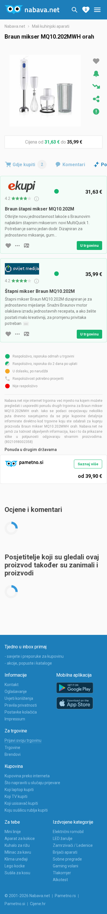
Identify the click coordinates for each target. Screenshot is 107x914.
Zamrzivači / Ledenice (73, 845)
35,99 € (74, 142)
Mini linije (13, 831)
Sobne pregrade (67, 859)
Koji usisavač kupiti (21, 803)
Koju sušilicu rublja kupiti (26, 810)
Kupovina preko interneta (27, 776)
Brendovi (13, 754)
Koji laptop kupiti (19, 789)
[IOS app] (74, 703)
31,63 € (52, 142)
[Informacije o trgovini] (17, 245)
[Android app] (74, 688)
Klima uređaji (16, 859)
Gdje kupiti (28, 164)
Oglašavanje (16, 691)
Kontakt (12, 684)
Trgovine (12, 747)
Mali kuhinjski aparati (50, 26)
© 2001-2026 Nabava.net (27, 895)
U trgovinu (89, 245)
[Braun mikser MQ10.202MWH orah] (45, 90)
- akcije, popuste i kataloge (28, 663)
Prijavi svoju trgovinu (23, 740)
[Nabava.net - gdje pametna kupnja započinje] (32, 9)
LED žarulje (62, 838)
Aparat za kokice (20, 838)
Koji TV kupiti (16, 796)
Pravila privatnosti (21, 705)
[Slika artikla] (26, 245)
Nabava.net (15, 26)
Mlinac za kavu (18, 852)
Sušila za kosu (17, 873)
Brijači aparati (65, 852)
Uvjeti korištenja (19, 698)
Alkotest (60, 879)
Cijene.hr (38, 903)
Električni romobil (68, 831)
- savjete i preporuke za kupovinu (34, 656)
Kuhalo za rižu (17, 845)
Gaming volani (65, 866)
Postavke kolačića (21, 712)
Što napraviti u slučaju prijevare (32, 782)
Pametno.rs (65, 895)
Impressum (15, 719)
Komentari (73, 164)
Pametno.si (15, 903)
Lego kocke (15, 866)
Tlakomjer (62, 873)
